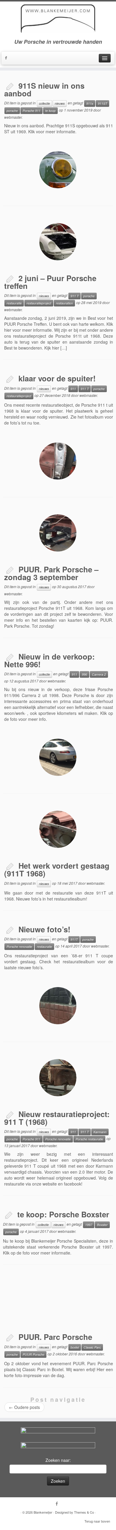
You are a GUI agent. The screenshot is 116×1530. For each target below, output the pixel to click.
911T (74, 939)
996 (84, 674)
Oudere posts (24, 1407)
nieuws (60, 103)
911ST (102, 103)
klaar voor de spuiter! (57, 378)
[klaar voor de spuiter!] (57, 461)
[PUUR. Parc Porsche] (57, 1300)
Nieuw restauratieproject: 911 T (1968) (57, 1117)
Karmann (99, 1132)
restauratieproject (38, 303)
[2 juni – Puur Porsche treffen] (57, 241)
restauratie (14, 303)
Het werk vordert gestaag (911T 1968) (56, 869)
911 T (74, 296)
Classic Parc (92, 1347)
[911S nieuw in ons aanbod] (57, 169)
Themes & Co (84, 1512)
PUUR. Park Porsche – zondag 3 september (51, 573)
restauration (64, 303)
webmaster (13, 117)
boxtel (74, 1347)
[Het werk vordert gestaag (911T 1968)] (57, 829)
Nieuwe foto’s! (44, 929)
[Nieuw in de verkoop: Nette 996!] (57, 757)
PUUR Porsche (33, 1354)
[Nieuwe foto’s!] (57, 1005)
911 (73, 388)
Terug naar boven (97, 1521)
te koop (50, 110)
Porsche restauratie (89, 1139)
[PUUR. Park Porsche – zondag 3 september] (57, 533)
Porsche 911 (31, 110)
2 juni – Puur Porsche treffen (50, 282)
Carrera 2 (99, 674)
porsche (12, 110)
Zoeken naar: (58, 1460)
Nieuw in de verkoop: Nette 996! (49, 660)
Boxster (102, 1224)
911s (89, 103)
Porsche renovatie (19, 946)
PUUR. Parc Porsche (55, 1336)
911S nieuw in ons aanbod (44, 89)
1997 (88, 1224)
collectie (44, 103)
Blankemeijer (43, 1512)
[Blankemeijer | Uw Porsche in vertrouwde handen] (58, 18)
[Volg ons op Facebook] (7, 58)
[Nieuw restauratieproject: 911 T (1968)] (57, 1077)
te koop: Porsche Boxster (63, 1214)
